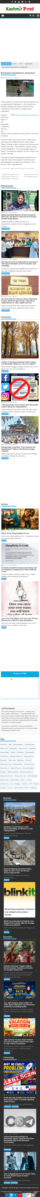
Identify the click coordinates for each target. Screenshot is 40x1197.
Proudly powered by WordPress (11, 1191)
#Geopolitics (13, 748)
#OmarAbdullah (32, 776)
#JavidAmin (4, 760)
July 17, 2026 (8, 963)
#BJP (10, 744)
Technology (15, 1106)
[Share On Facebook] (7, 1195)
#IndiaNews (20, 752)
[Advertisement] (20, 40)
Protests (36, 784)
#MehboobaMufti (13, 772)
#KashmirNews (17, 764)
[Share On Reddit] (24, 1195)
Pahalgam (17, 784)
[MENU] (38, 15)
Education (7, 979)
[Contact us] (33, 1195)
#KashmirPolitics (29, 764)
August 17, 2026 (7, 444)
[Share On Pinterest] (20, 1195)
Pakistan (24, 784)
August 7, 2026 (9, 918)
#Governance (23, 748)
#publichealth (5, 780)
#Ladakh (3, 772)
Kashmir (29, 780)
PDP (30, 784)
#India (13, 752)
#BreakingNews (18, 744)
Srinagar (3, 788)
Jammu (23, 780)
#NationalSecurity (20, 776)
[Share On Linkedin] (15, 1195)
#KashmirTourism (16, 768)
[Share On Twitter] (11, 1195)
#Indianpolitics (30, 752)
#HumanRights (5, 752)
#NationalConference (7, 776)
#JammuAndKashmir (16, 756)
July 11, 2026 (8, 1134)
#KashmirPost (5, 768)
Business (6, 838)
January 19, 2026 (7, 616)
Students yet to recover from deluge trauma (31, 175)
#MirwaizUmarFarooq (26, 772)
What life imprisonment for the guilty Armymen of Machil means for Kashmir (10, 176)
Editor (17, 77)
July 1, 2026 (8, 1037)
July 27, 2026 (8, 1095)
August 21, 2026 (7, 212)
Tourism (10, 788)
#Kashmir (28, 760)
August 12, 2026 (9, 824)
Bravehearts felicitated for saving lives (23, 168)
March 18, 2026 (7, 565)
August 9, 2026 (9, 866)
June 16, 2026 (9, 1171)
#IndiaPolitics (4, 756)
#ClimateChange (29, 744)
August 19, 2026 (7, 402)
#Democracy (4, 748)
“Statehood (33, 788)
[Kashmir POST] (2, 15)
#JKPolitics (21, 760)
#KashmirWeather (28, 768)
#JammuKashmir (29, 756)
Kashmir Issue (5, 784)
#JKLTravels (12, 760)
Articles (4, 540)
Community (5, 371)
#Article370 (4, 744)
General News (6, 168)
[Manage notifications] (35, 1192)
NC (12, 784)
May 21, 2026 (6, 531)
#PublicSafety (15, 780)
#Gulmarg (32, 748)
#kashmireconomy (6, 764)
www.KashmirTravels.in (21, 788)
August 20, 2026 (7, 296)
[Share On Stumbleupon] (29, 1195)
